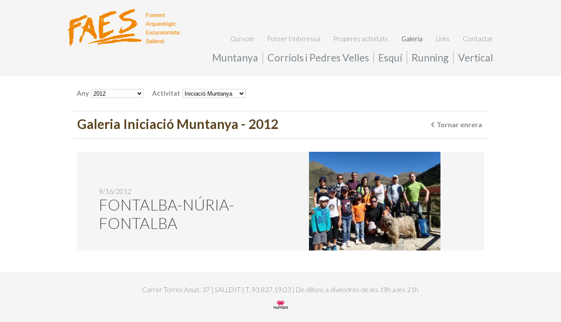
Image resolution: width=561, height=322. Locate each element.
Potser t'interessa (293, 39)
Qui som (242, 39)
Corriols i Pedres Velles (318, 57)
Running (430, 57)
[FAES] (123, 43)
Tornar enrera (459, 124)
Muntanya (235, 57)
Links (443, 39)
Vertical (475, 57)
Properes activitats (360, 39)
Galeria (412, 39)
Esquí (390, 57)
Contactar (478, 39)
